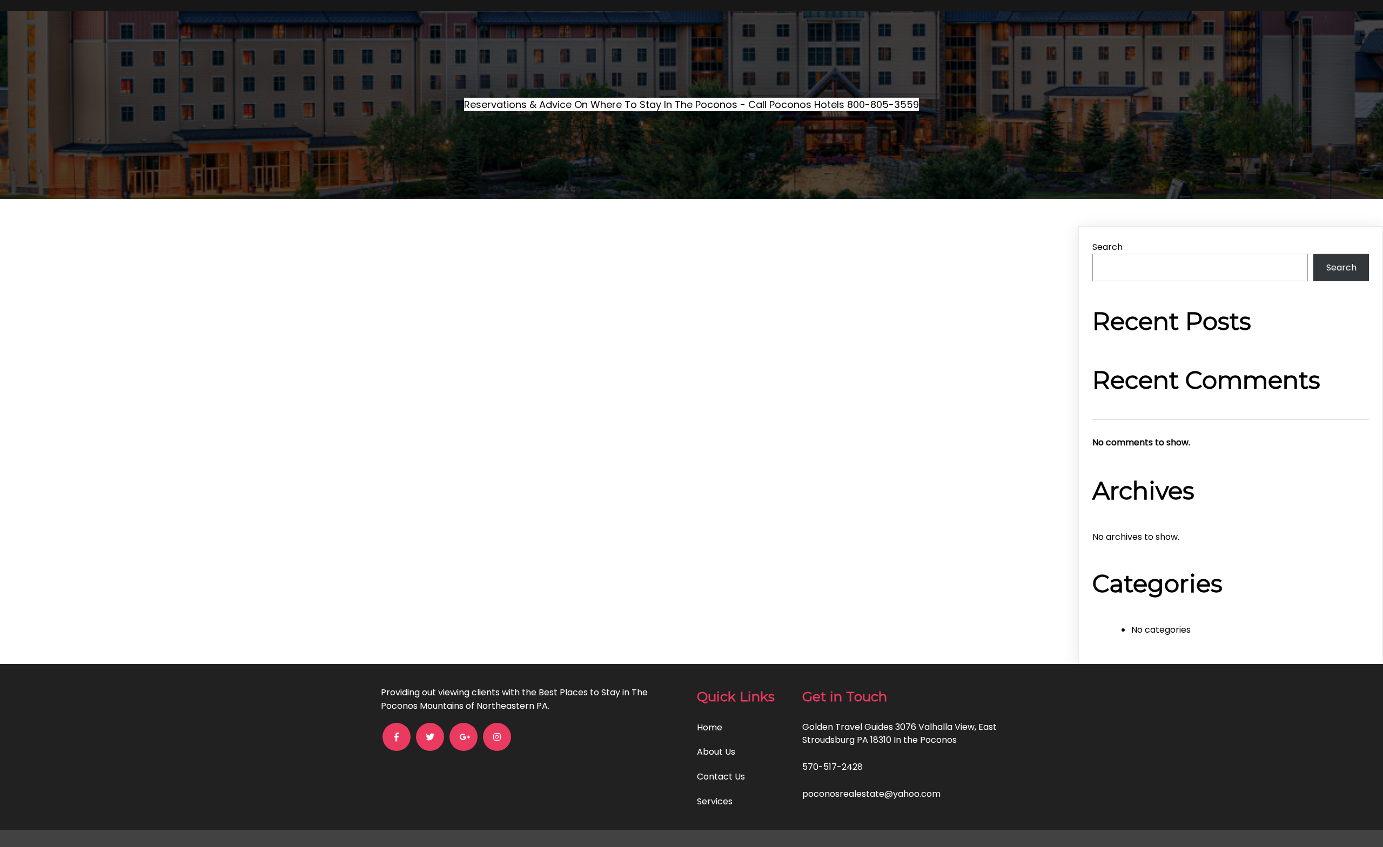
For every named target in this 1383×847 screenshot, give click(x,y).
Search (1107, 247)
